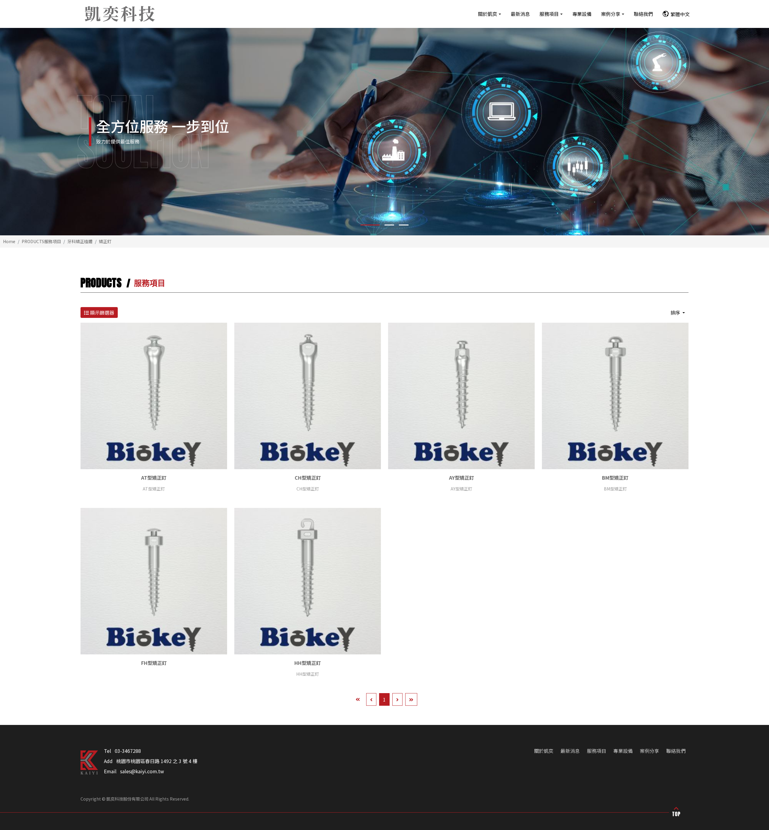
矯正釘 (105, 241)
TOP (676, 814)
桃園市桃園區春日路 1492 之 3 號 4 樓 (156, 761)
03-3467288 (128, 750)
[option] (384, 131)
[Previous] (371, 699)
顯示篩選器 (101, 312)
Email (110, 771)
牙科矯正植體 (80, 241)
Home (9, 241)
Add (108, 761)
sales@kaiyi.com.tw (142, 771)
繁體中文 (680, 14)
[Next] (397, 699)
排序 (675, 312)
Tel (107, 750)
